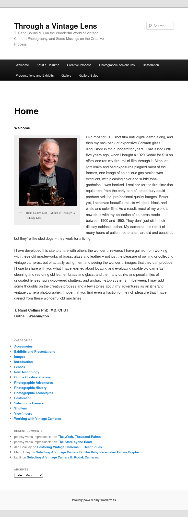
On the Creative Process (32, 377)
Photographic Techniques (33, 392)
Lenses (19, 366)
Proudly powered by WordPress (94, 500)
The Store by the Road (75, 441)
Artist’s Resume (47, 64)
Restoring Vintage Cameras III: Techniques (69, 447)
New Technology (26, 372)
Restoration (151, 64)
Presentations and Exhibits (35, 75)
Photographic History (30, 387)
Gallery (66, 75)
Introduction (23, 361)
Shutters (20, 408)
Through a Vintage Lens (55, 25)
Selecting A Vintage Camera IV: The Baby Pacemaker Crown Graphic (88, 452)
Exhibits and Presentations (34, 351)
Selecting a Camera (29, 403)
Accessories (23, 346)
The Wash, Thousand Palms (79, 436)
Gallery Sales (88, 75)
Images (19, 356)
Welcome (22, 64)
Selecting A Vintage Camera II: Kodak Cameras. (63, 457)
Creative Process (79, 64)
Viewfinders (23, 413)
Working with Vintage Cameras (37, 418)
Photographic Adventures (117, 64)
